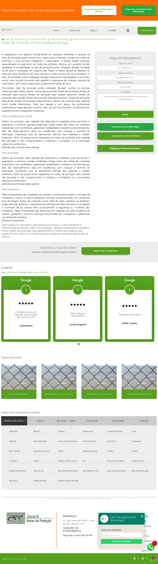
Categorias (19, 39)
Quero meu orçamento (106, 251)
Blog (92, 30)
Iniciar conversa (121, 541)
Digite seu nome (125, 63)
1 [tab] (79, 344)
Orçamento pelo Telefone (125, 136)
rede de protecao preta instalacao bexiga (94, 39)
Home (56, 30)
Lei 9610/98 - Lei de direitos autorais (97, 499)
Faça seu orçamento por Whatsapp (138, 10)
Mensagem (125, 92)
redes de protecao (38, 39)
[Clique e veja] (29, 518)
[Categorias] (127, 30)
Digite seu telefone (125, 82)
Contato (112, 30)
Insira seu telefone (111, 530)
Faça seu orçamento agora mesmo (98, 10)
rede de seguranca (60, 39)
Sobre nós (75, 30)
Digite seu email (125, 73)
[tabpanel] (26, 309)
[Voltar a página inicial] (7, 29)
